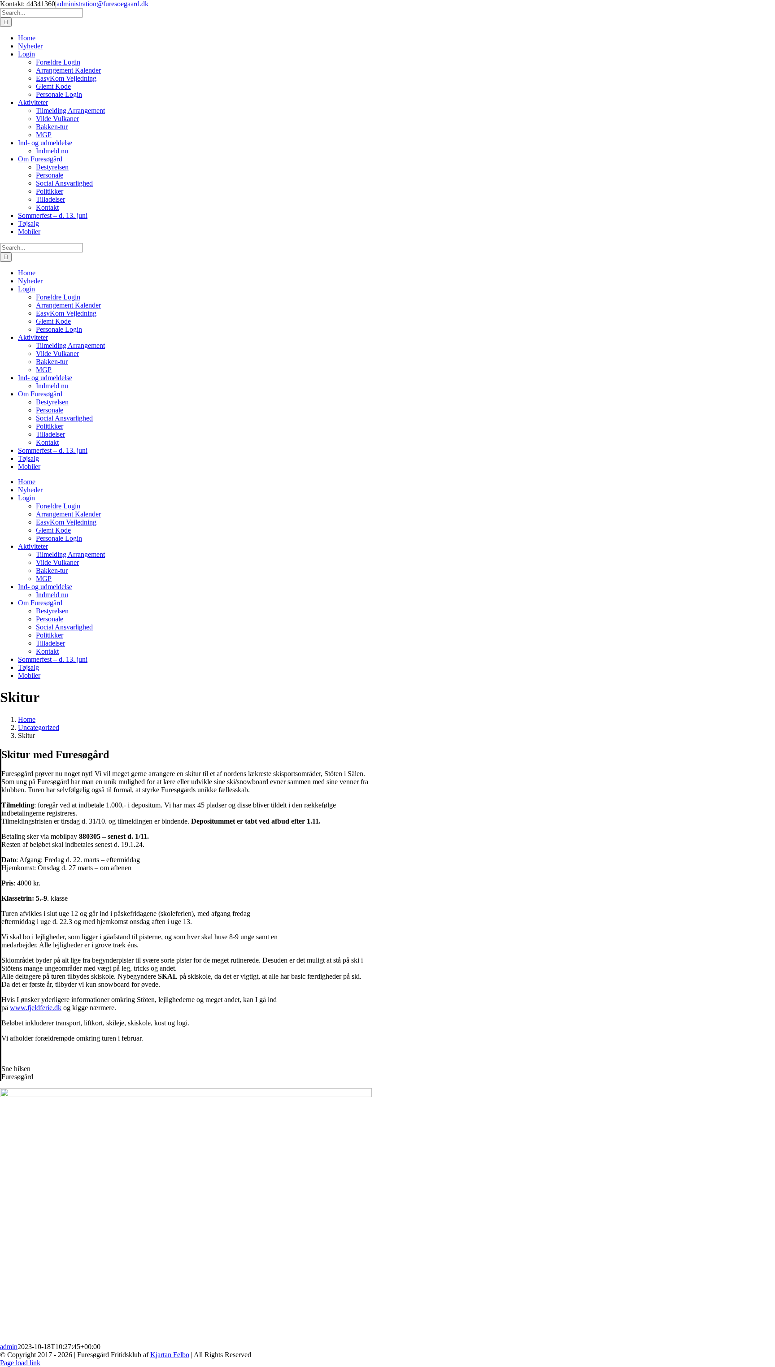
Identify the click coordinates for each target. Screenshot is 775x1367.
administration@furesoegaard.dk (102, 4)
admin (8, 1346)
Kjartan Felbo (169, 1354)
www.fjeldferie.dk (35, 1007)
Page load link (20, 1363)
